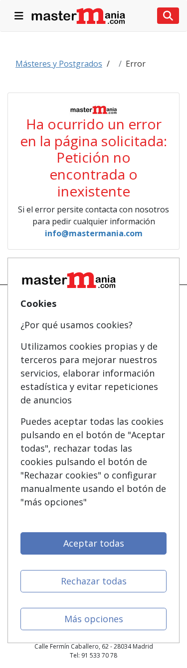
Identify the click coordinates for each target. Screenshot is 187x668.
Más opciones (93, 619)
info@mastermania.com (94, 233)
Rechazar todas (94, 581)
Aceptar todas (93, 543)
